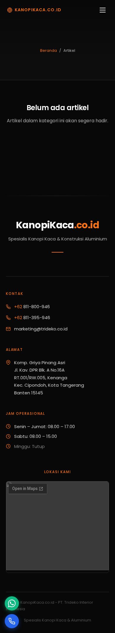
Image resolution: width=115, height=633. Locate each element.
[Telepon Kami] (12, 621)
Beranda (48, 50)
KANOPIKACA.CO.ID (38, 10)
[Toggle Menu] (102, 10)
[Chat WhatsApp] (12, 603)
